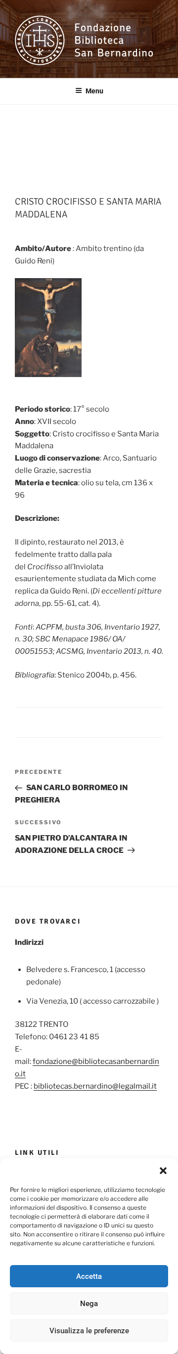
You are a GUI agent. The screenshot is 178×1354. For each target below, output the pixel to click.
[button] (163, 1171)
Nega (89, 1303)
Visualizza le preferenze (89, 1330)
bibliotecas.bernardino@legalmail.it (95, 1086)
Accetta (89, 1276)
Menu (94, 91)
